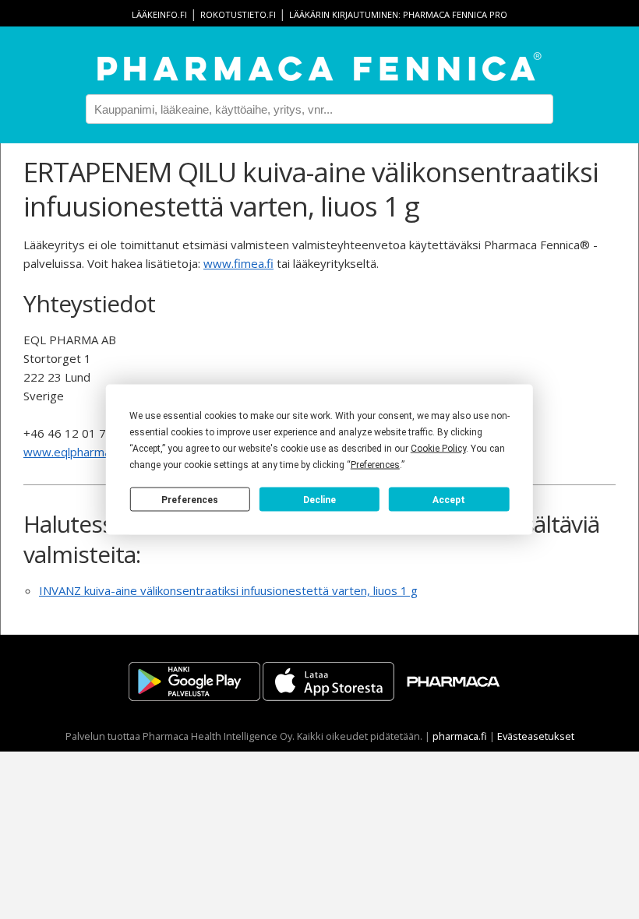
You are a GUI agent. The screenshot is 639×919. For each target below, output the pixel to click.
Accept (448, 499)
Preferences (189, 499)
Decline (319, 499)
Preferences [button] (375, 465)
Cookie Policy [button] (438, 448)
